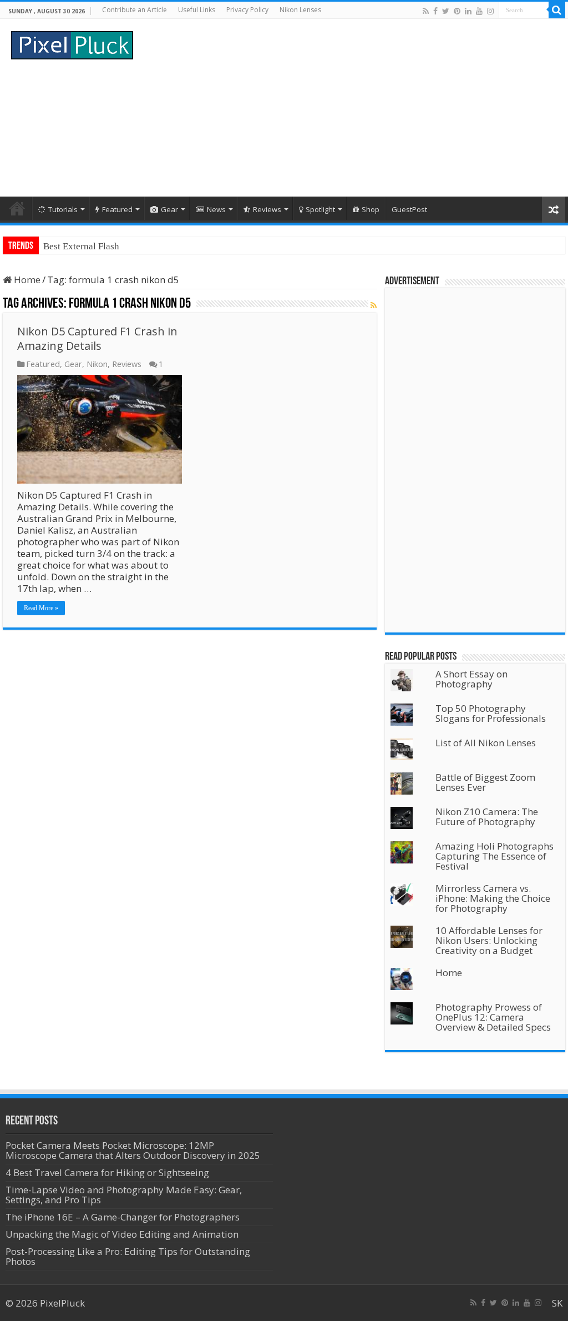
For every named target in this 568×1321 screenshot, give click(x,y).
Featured (117, 209)
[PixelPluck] (72, 43)
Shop (370, 209)
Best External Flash (81, 246)
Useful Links (196, 9)
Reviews (267, 209)
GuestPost (409, 209)
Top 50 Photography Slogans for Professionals (490, 713)
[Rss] (426, 11)
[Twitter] (445, 11)
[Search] (557, 10)
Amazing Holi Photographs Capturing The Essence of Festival (494, 856)
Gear (169, 209)
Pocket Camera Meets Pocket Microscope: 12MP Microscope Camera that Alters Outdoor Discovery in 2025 (133, 1150)
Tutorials (63, 209)
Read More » (41, 608)
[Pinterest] (457, 11)
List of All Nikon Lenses (485, 742)
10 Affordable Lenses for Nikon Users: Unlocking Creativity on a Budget (488, 940)
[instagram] (490, 11)
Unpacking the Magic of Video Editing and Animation (122, 1234)
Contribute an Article (134, 9)
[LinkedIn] (468, 11)
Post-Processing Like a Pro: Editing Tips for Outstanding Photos (128, 1256)
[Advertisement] (355, 107)
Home (17, 208)
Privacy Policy (247, 9)
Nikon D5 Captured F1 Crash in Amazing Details (97, 338)
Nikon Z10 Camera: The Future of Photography (486, 816)
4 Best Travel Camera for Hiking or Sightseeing (107, 1172)
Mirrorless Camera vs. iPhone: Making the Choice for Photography (492, 898)
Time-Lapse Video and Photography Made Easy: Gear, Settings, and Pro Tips (124, 1194)
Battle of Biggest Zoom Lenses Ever (485, 782)
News (216, 209)
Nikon (97, 364)
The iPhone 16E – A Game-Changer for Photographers (124, 1217)
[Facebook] (435, 11)
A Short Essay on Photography (471, 678)
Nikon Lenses (300, 9)
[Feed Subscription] (374, 305)
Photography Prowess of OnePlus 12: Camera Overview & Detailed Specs (493, 1017)
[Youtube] (479, 11)
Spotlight (320, 209)
